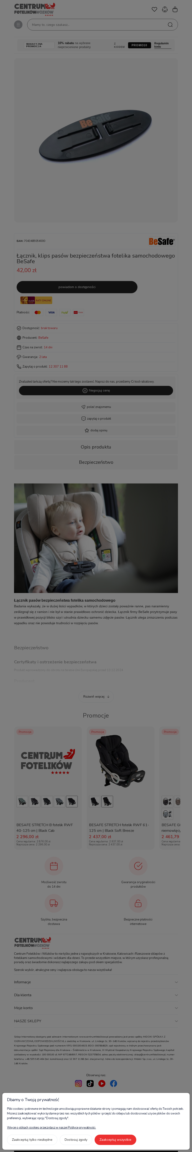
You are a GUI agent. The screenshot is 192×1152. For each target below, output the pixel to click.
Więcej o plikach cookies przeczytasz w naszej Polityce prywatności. (51, 1127)
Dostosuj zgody (76, 1139)
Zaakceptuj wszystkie (115, 1139)
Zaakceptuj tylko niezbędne (32, 1139)
